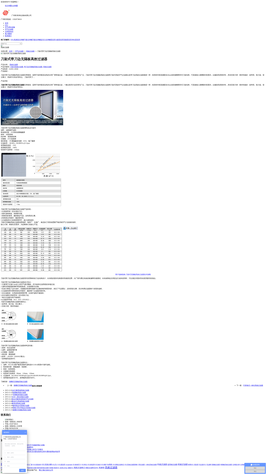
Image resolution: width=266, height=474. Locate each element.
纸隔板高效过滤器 (19, 392)
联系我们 (8, 36)
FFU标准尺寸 (77, 464)
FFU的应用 (91, 464)
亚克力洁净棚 (45, 40)
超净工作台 (63, 468)
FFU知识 (98, 464)
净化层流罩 (76, 40)
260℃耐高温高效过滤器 (20, 390)
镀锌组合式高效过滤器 (21, 405)
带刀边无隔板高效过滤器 (33, 67)
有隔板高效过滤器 (226, 464)
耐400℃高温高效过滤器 (20, 401)
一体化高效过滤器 (151, 464)
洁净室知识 (9, 31)
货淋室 (51, 468)
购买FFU (57, 468)
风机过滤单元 (79, 468)
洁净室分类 (236, 464)
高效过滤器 (30, 51)
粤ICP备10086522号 (46, 470)
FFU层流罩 (61, 464)
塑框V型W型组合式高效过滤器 (24, 408)
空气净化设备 (10, 27)
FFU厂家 (30, 464)
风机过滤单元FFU (92, 468)
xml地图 (15, 6)
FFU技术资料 (69, 464)
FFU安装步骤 (47, 464)
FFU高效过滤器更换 (131, 464)
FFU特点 (84, 464)
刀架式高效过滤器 (16, 67)
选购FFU (70, 468)
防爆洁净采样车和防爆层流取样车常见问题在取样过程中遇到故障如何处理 (32, 451)
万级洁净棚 (36, 40)
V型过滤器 (141, 464)
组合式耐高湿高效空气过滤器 (22, 399)
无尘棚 (208, 464)
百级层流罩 (67, 40)
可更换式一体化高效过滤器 (253, 385)
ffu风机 (109, 464)
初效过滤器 (183, 464)
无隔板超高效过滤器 (20, 395)
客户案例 (8, 34)
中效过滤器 (162, 464)
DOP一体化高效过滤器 (20, 397)
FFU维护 (104, 464)
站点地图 (8, 6)
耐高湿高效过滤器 (18, 403)
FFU (6, 25)
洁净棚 (21, 40)
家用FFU (191, 464)
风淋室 (16, 40)
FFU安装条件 (37, 464)
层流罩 (52, 40)
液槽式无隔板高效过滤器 (18, 381)
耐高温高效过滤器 (31, 468)
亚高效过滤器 (172, 464)
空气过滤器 (9, 29)
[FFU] (6, 15)
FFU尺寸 (55, 464)
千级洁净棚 (28, 40)
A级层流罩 (59, 40)
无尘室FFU (202, 464)
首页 (6, 23)
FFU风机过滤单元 (118, 464)
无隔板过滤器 (215, 464)
